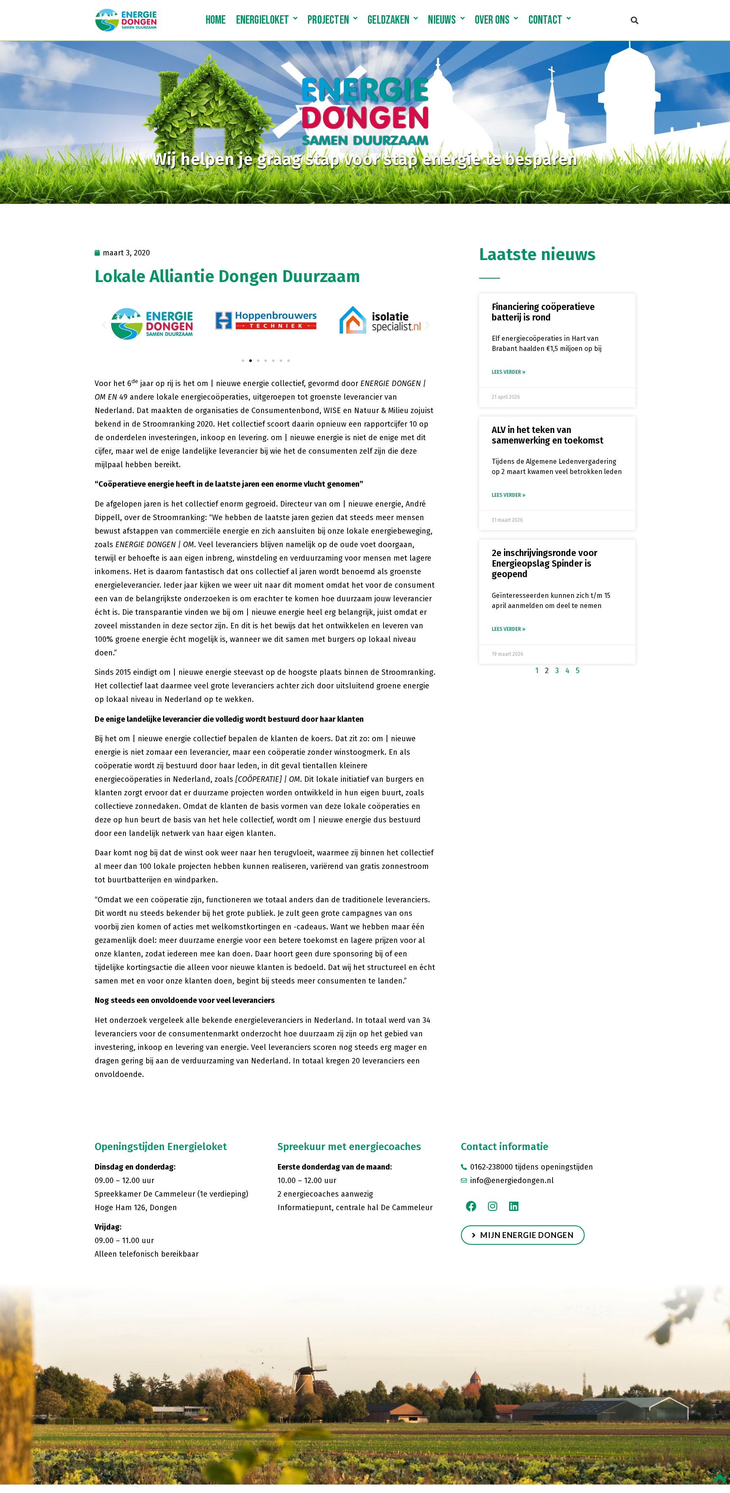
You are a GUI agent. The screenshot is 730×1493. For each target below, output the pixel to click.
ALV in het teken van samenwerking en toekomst (547, 435)
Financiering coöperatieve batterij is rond (543, 312)
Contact (545, 20)
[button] (634, 20)
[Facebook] (471, 1206)
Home (216, 20)
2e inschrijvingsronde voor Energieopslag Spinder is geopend (544, 564)
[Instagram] (492, 1206)
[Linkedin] (513, 1206)
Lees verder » (509, 372)
